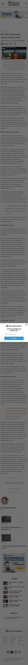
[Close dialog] (26, 325)
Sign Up (14, 338)
